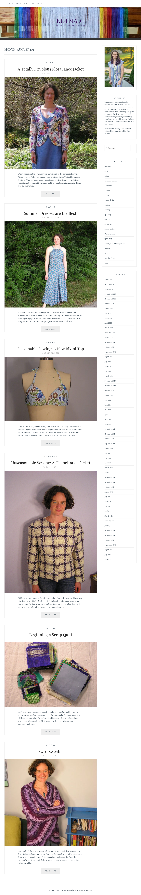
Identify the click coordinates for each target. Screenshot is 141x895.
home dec (108, 186)
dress (107, 171)
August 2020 (109, 308)
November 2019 (110, 342)
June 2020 (108, 318)
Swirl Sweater (50, 751)
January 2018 (109, 424)
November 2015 (110, 535)
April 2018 (108, 415)
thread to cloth (110, 229)
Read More (52, 195)
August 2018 (109, 395)
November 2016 (110, 482)
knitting (51, 745)
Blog (18, 3)
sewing (50, 63)
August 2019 (109, 357)
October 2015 (109, 540)
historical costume (111, 181)
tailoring (107, 220)
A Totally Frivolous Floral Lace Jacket (51, 68)
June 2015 (108, 559)
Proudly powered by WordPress (60, 890)
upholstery (108, 239)
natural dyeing (110, 200)
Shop (26, 3)
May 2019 (108, 371)
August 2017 (109, 448)
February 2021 (109, 284)
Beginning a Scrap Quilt (50, 634)
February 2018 (109, 420)
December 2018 (110, 381)
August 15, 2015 (50, 353)
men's (107, 195)
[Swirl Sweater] (51, 846)
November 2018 (110, 386)
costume (108, 166)
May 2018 (108, 410)
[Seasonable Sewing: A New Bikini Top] (51, 421)
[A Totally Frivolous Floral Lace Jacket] (51, 168)
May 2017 (108, 458)
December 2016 (110, 477)
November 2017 (110, 434)
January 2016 (109, 526)
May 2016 (108, 506)
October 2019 (109, 347)
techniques (108, 224)
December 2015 (110, 531)
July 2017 (107, 453)
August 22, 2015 (50, 218)
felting (107, 176)
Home (10, 3)
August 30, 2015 (50, 73)
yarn (106, 263)
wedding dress (110, 258)
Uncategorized (110, 234)
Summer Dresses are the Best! (50, 213)
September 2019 (110, 352)
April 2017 (108, 463)
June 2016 (108, 501)
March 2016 (109, 516)
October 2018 (109, 391)
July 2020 (108, 313)
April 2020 (108, 323)
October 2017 (109, 439)
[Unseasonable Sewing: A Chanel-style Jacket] (51, 593)
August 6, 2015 (51, 467)
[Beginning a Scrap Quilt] (51, 707)
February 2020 (110, 333)
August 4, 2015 (51, 639)
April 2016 (108, 511)
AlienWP (89, 890)
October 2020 (109, 304)
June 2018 (108, 405)
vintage (107, 248)
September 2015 (110, 545)
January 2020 (109, 338)
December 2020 (110, 294)
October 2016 (109, 487)
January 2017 (109, 473)
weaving (107, 253)
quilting (51, 628)
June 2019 (108, 366)
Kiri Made (70, 20)
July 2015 (108, 555)
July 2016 (108, 497)
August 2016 (109, 492)
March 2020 (109, 328)
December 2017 (110, 429)
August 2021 (109, 280)
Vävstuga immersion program (115, 244)
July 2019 (108, 362)
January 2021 (109, 289)
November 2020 (110, 299)
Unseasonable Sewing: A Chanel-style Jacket (50, 462)
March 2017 (109, 468)
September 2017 (110, 444)
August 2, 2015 (51, 756)
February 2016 (109, 521)
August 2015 (109, 550)
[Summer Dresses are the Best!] (51, 307)
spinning (108, 215)
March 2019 (109, 376)
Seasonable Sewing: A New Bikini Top (50, 348)
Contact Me (38, 3)
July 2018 (108, 400)
